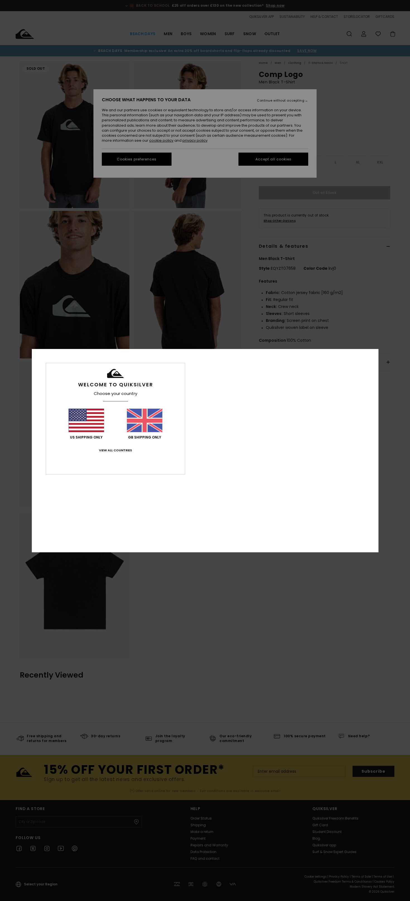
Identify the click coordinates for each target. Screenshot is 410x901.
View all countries (115, 450)
